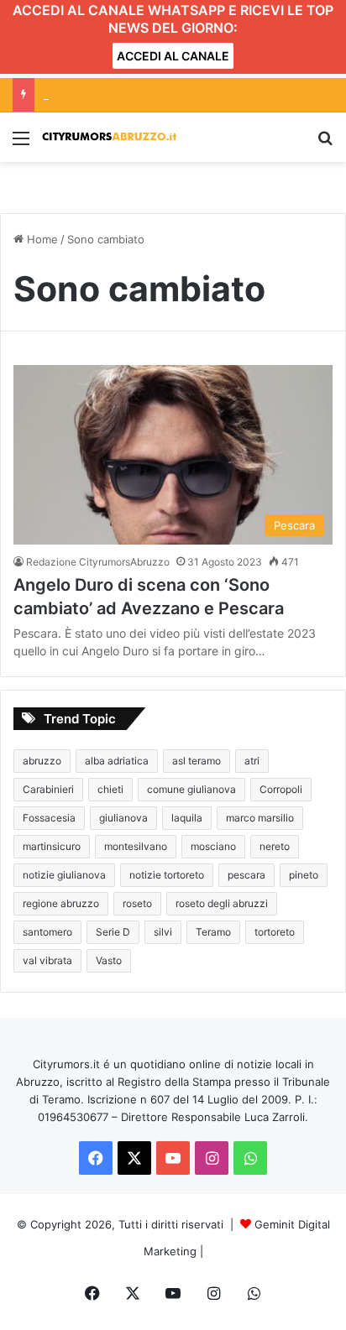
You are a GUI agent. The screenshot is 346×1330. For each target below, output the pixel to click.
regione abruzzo (61, 903)
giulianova (123, 817)
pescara (246, 874)
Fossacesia (49, 817)
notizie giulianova (64, 874)
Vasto (109, 960)
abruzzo (42, 760)
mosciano (213, 846)
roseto (137, 903)
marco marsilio (260, 817)
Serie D (113, 932)
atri (252, 760)
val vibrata (47, 960)
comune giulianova (191, 789)
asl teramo (196, 760)
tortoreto (274, 932)
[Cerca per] (325, 144)
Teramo (213, 932)
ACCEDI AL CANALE (173, 56)
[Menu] (21, 144)
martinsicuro (52, 846)
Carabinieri (48, 789)
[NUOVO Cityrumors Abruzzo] (109, 137)
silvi (163, 932)
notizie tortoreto (166, 874)
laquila (186, 817)
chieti (110, 789)
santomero (47, 932)
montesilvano (135, 846)
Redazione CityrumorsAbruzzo (98, 561)
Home (41, 239)
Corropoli (281, 789)
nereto (275, 846)
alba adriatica (117, 760)
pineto (303, 874)
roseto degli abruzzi (222, 903)
